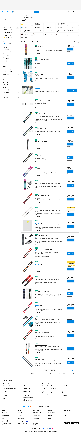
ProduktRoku (50, 415)
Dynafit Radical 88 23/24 (39, 359)
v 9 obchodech (69, 332)
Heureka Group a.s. (35, 431)
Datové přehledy (36, 420)
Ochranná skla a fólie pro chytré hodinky (10, 388)
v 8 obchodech (69, 251)
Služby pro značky (36, 418)
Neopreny (5, 391)
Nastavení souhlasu (21, 418)
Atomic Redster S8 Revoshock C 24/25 (42, 195)
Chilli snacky (5, 395)
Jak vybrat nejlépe (27, 395)
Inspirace (50, 418)
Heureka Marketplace (36, 417)
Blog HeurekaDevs (5, 421)
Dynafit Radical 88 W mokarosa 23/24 (41, 141)
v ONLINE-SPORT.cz (70, 141)
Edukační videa (35, 423)
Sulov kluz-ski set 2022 (39, 74)
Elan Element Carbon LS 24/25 (40, 128)
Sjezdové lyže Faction (26, 390)
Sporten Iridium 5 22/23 (39, 155)
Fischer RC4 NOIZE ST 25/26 (40, 113)
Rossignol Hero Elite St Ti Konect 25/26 (42, 332)
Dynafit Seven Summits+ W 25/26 (41, 182)
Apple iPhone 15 (64, 385)
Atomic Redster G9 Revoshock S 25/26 (42, 303)
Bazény (63, 388)
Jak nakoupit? (20, 412)
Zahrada (63, 392)
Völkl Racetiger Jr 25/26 (39, 278)
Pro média (4, 418)
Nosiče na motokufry (6, 387)
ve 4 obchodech (69, 305)
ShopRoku (50, 414)
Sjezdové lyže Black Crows (27, 385)
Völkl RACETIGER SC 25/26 (39, 222)
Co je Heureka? (5, 412)
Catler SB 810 (44, 391)
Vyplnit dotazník (66, 417)
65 (76, 370)
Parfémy (63, 387)
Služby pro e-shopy (36, 415)
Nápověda (35, 424)
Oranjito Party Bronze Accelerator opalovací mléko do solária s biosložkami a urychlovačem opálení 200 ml (50, 392)
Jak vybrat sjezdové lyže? (39, 90)
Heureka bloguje (5, 420)
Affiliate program (36, 421)
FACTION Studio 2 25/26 (39, 46)
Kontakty (4, 414)
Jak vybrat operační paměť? (27, 400)
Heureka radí (20, 415)
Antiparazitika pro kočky (7, 385)
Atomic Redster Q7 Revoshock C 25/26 (42, 59)
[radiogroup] (11, 43)
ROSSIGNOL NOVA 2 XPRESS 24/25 (41, 209)
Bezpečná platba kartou (22, 421)
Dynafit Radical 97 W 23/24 (39, 318)
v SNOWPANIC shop (70, 46)
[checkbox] (3, 29)
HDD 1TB (5, 398)
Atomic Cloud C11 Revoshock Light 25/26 (42, 100)
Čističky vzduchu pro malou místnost (9, 397)
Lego (62, 391)
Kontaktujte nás (66, 411)
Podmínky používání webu (52, 431)
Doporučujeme (65, 383)
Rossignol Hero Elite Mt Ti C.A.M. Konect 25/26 (43, 249)
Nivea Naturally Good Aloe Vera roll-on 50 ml (49, 385)
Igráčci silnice (5, 392)
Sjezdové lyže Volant (26, 387)
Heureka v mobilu (21, 414)
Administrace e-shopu (37, 412)
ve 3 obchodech (69, 129)
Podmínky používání (5, 415)
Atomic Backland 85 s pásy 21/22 (41, 235)
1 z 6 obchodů (69, 266)
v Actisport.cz (69, 155)
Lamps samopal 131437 (46, 387)
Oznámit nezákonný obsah (6, 423)
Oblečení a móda (64, 395)
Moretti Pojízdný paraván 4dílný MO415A (49, 394)
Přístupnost (4, 424)
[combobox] (23, 12)
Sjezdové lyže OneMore (27, 388)
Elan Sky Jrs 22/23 (38, 168)
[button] (9, 22)
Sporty (13, 15)
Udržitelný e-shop (51, 420)
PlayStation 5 (64, 390)
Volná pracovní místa (5, 417)
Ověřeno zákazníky (51, 412)
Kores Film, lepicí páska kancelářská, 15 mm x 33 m (50, 388)
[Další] (78, 370)
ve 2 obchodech (69, 115)
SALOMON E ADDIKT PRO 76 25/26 (41, 345)
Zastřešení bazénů (6, 390)
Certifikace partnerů (51, 417)
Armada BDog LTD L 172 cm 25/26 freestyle (42, 291)
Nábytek (63, 394)
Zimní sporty (17, 15)
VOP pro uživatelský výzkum (22, 423)
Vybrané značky (26, 383)
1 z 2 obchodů (69, 211)
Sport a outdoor (9, 15)
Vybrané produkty (46, 383)
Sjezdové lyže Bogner (26, 391)
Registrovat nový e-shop (37, 414)
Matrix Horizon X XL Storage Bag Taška (48, 390)
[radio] (3, 41)
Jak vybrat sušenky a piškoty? (28, 397)
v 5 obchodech (69, 74)
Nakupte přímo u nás (21, 417)
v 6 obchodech (69, 61)
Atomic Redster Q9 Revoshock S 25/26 (42, 263)
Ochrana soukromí (21, 420)
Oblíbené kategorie (7, 383)
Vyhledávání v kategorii (7, 19)
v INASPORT (69, 168)
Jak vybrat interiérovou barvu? (28, 399)
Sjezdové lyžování (22, 15)
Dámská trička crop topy (7, 394)
